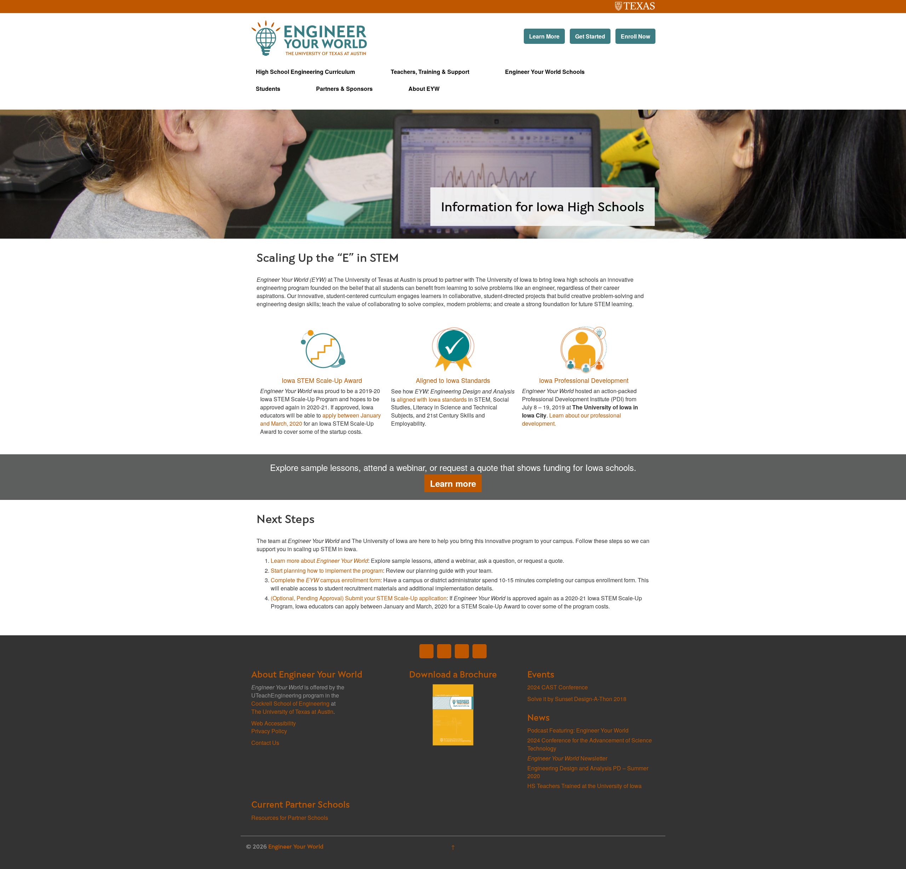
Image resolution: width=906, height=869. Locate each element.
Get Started (590, 36)
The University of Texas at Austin (621, 4)
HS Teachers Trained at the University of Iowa (584, 786)
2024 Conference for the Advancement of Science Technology (589, 744)
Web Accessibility (273, 723)
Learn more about (319, 560)
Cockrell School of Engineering (290, 703)
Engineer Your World (295, 847)
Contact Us (265, 743)
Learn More (544, 36)
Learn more (453, 483)
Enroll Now (635, 36)
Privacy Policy (269, 731)
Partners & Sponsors (344, 88)
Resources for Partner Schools (289, 817)
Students (268, 88)
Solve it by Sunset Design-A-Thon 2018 (576, 699)
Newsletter (567, 758)
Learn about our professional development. (571, 419)
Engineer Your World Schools (545, 72)
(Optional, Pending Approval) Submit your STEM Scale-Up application (359, 598)
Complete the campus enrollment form (325, 580)
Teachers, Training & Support (430, 72)
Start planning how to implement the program (327, 570)
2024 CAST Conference (557, 687)
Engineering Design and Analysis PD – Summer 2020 (587, 772)
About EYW (424, 88)
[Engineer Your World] (309, 37)
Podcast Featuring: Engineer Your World (578, 730)
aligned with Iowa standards (432, 399)
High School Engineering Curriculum (305, 72)
